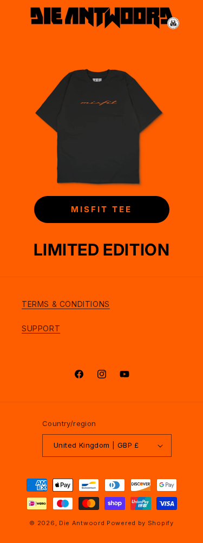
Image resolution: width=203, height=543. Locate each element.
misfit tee (101, 209)
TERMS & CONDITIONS (66, 304)
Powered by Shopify (140, 523)
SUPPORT (41, 328)
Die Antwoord (81, 523)
